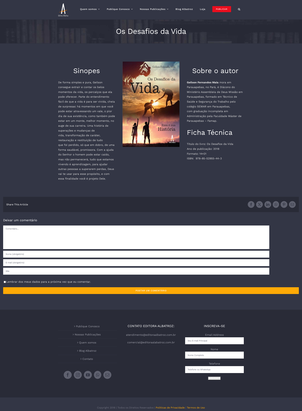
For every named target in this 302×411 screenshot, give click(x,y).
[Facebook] (68, 375)
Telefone (214, 363)
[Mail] (107, 375)
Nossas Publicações (88, 334)
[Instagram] (78, 375)
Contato (87, 358)
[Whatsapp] (97, 375)
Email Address (214, 334)
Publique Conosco (88, 326)
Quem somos (87, 342)
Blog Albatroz (87, 350)
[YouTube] (88, 375)
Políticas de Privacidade (170, 407)
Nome (214, 349)
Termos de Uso (196, 407)
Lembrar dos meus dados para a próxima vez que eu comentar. (48, 281)
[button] (239, 9)
